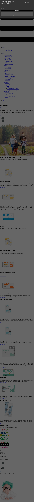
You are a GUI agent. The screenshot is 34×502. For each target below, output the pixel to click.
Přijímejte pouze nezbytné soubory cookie (17, 15)
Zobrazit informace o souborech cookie (5, 8)
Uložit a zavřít (17, 12)
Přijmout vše (17, 10)
